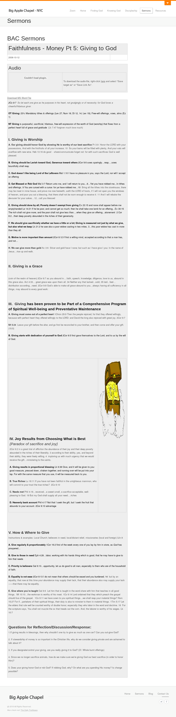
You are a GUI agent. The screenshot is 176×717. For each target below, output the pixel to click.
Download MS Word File (19, 97)
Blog (150, 693)
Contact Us (163, 693)
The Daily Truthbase (29, 710)
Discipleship (131, 10)
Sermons (146, 10)
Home (83, 10)
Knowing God (113, 10)
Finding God (97, 10)
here (103, 81)
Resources (160, 10)
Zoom (72, 10)
